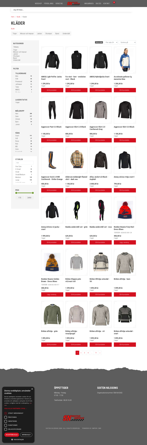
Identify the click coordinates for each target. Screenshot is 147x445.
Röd (16, 144)
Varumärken (89, 4)
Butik (18, 17)
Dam (17, 116)
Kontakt (106, 4)
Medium (18, 177)
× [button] (32, 389)
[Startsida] (73, 3)
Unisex (17, 119)
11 (96, 353)
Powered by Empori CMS (91, 428)
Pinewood (18, 82)
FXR (16, 79)
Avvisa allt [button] (26, 435)
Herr (16, 114)
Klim (16, 76)
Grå (16, 138)
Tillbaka (16, 47)
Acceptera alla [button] (12, 435)
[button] (18, 408)
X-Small (18, 169)
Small (17, 172)
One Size (18, 166)
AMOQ (17, 90)
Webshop (38, 4)
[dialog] (18, 415)
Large (17, 180)
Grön (17, 149)
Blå (16, 146)
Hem (12, 17)
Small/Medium (20, 175)
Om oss (98, 4)
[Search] (134, 10)
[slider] (16, 193)
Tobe (17, 87)
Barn (17, 122)
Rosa (17, 141)
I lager (17, 102)
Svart (17, 136)
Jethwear (18, 84)
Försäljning (48, 4)
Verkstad (59, 4)
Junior (17, 124)
